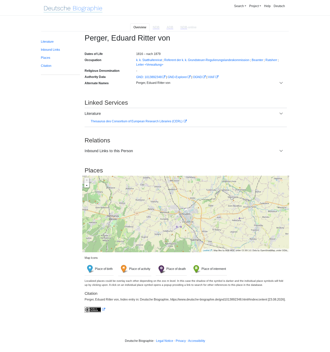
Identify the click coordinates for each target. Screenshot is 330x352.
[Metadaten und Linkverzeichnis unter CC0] (95, 309)
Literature (47, 41)
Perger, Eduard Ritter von (153, 82)
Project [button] (254, 6)
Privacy (181, 340)
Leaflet (206, 250)
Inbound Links (50, 49)
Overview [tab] (139, 27)
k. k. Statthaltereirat (149, 60)
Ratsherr (271, 60)
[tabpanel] (165, 175)
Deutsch (279, 6)
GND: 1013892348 (149, 77)
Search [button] (239, 6)
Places (45, 57)
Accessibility (196, 340)
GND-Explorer (177, 77)
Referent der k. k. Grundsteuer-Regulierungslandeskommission (206, 60)
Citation (46, 65)
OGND (197, 77)
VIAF (211, 77)
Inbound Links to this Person (109, 151)
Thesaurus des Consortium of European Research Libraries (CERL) (137, 121)
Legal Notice (164, 340)
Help (267, 6)
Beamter (257, 60)
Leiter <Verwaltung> (149, 64)
